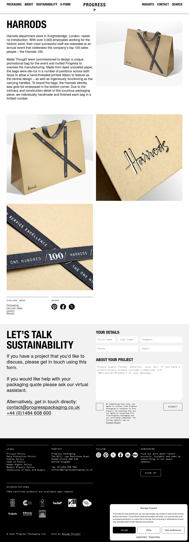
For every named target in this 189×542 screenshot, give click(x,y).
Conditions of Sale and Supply (26, 470)
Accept (124, 530)
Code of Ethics (16, 462)
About (29, 4)
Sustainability (46, 4)
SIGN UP (151, 473)
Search (177, 4)
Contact (163, 4)
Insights (148, 4)
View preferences (173, 530)
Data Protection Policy (21, 456)
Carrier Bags (15, 308)
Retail (11, 313)
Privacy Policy (154, 536)
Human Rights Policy (19, 464)
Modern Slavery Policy (21, 467)
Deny (148, 530)
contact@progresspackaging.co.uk (43, 406)
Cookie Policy (141, 536)
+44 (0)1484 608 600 (29, 412)
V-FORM (65, 4)
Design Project (71, 534)
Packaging (14, 4)
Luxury (11, 310)
